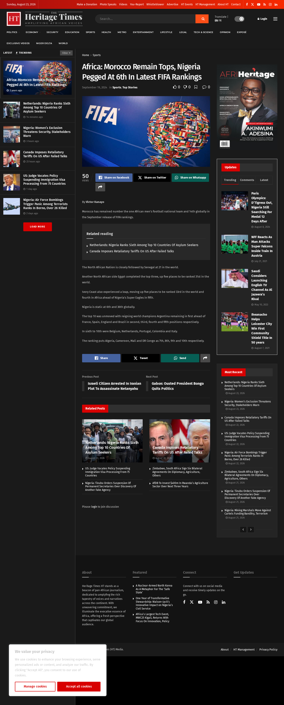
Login (263, 18)
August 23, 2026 (96, 458)
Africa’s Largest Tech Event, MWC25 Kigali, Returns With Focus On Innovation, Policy (152, 618)
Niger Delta (44, 43)
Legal (183, 32)
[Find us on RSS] (264, 4)
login (94, 506)
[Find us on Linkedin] (223, 602)
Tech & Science (203, 32)
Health (106, 32)
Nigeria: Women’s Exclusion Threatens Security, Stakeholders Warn (47, 132)
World (63, 43)
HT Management (205, 4)
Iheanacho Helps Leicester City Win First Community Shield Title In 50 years (261, 328)
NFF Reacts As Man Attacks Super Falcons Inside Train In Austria (262, 246)
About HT (223, 4)
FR (220, 20)
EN (216, 20)
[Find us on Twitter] (252, 4)
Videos (123, 4)
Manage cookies (35, 686)
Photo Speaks (108, 4)
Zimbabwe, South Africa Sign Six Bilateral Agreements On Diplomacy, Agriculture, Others (177, 472)
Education (72, 32)
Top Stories (129, 87)
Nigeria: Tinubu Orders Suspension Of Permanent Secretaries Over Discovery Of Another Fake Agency (110, 486)
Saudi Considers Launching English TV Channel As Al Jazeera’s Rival (261, 285)
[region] (57, 670)
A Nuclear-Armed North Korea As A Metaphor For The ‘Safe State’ (154, 589)
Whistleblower (155, 4)
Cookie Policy (37, 675)
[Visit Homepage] (45, 19)
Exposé (242, 32)
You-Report (137, 4)
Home (85, 55)
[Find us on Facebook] (247, 4)
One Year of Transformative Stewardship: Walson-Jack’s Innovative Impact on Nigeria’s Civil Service (154, 603)
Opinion (225, 32)
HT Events (187, 4)
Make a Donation (87, 4)
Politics (12, 32)
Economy (32, 32)
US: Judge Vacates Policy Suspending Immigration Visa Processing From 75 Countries (44, 180)
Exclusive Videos (18, 43)
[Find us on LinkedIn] (276, 4)
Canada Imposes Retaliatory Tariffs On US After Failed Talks (45, 154)
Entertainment (143, 32)
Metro (122, 32)
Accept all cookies (79, 686)
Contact (236, 4)
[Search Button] (202, 18)
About (225, 649)
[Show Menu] (275, 18)
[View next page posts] (251, 529)
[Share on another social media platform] (100, 187)
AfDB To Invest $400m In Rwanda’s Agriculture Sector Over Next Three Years (180, 485)
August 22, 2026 (163, 458)
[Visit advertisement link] (247, 107)
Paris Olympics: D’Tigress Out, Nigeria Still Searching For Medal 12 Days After (261, 207)
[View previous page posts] (243, 529)
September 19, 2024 (94, 87)
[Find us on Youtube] (258, 4)
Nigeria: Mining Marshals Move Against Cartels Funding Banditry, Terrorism (248, 512)
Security (52, 32)
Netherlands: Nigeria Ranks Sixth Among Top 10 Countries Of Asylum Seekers (46, 107)
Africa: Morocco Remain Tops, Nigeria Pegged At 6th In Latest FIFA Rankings (37, 82)
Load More (37, 226)
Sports (90, 32)
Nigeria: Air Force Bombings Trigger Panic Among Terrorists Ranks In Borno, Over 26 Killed (45, 204)
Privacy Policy (268, 649)
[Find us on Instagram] (270, 4)
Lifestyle (166, 32)
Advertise (172, 4)
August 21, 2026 (236, 482)
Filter (65, 53)
